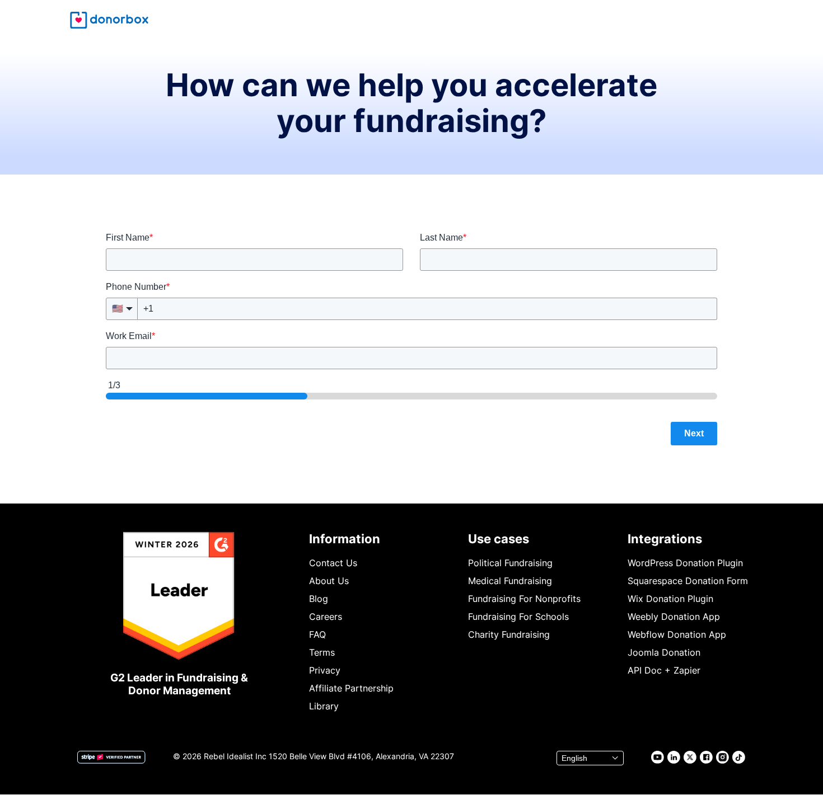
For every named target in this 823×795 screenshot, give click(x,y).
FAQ (317, 634)
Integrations (665, 538)
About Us (329, 580)
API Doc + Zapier (664, 670)
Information (344, 538)
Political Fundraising (510, 562)
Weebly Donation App (674, 616)
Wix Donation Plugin (670, 598)
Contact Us (333, 562)
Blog (318, 598)
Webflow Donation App (677, 634)
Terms (322, 652)
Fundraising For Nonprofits (524, 598)
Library (324, 706)
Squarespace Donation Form (688, 580)
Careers (325, 616)
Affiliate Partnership (351, 688)
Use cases (498, 538)
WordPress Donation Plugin (685, 562)
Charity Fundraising (509, 634)
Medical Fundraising (510, 580)
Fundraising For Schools (518, 616)
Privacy (324, 670)
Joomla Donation (664, 652)
